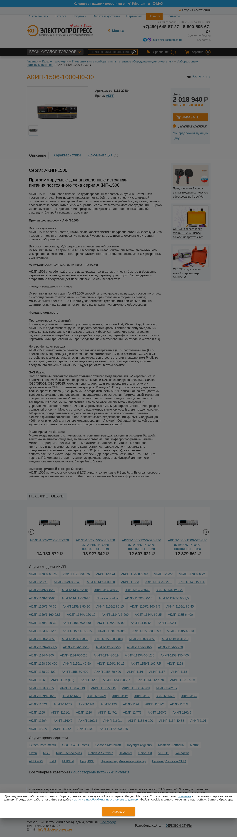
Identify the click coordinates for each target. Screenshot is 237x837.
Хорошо (118, 811)
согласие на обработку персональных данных (105, 799)
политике (184, 796)
